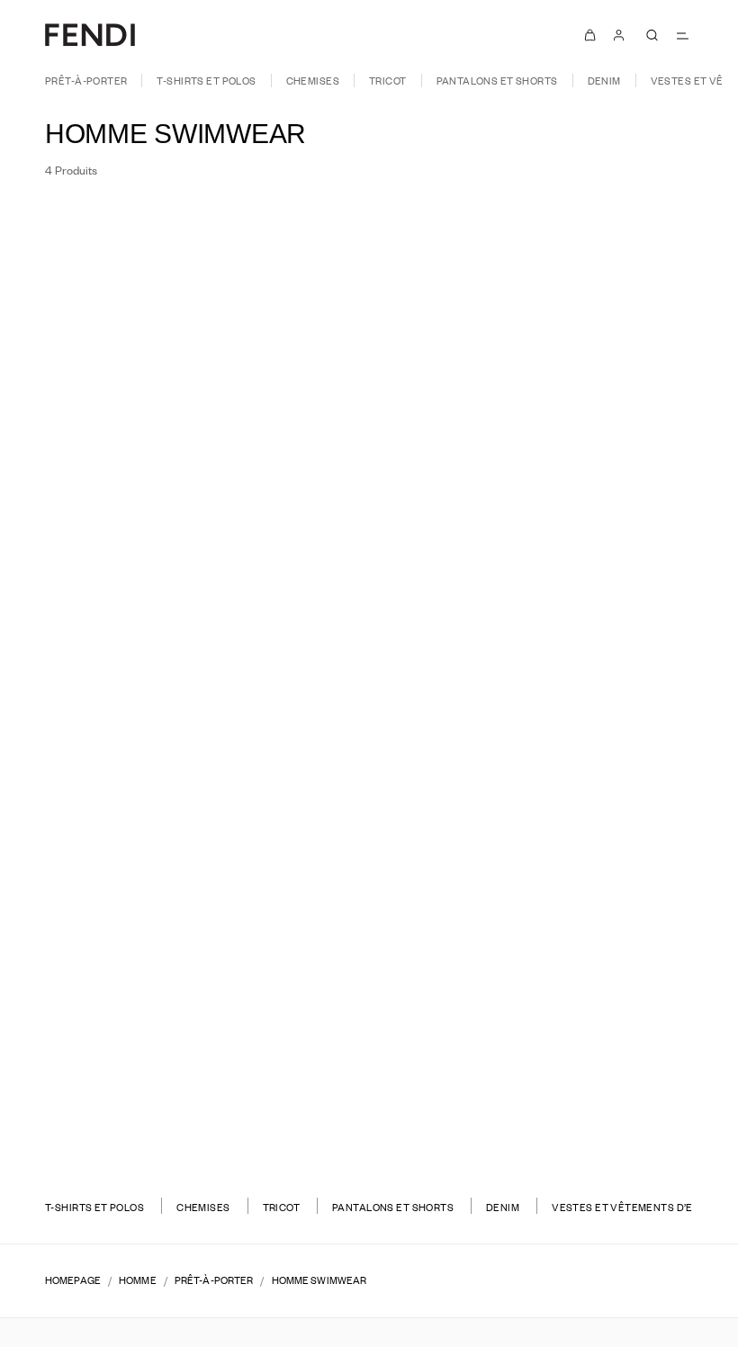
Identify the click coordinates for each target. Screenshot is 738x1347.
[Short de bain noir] (183, 679)
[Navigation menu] (682, 35)
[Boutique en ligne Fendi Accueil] (90, 34)
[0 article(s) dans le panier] (590, 34)
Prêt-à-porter (86, 80)
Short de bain (183, 638)
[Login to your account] (619, 34)
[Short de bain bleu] (204, 679)
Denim (604, 80)
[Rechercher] (651, 35)
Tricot (388, 80)
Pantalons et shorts (497, 80)
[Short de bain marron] (556, 679)
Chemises (312, 80)
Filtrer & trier (101, 214)
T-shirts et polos (206, 80)
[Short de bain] (182, 662)
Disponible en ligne (617, 214)
